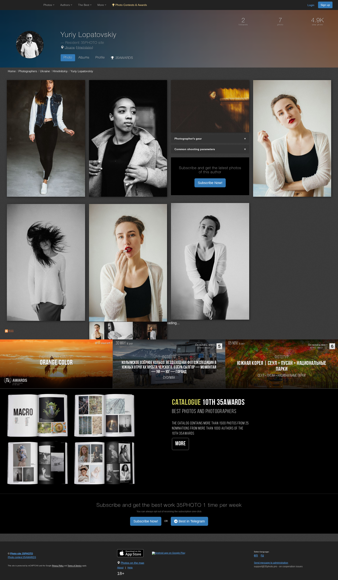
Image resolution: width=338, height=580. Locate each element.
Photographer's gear (188, 138)
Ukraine (70, 47)
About (120, 567)
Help (130, 567)
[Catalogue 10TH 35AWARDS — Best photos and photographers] (70, 438)
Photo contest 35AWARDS (22, 557)
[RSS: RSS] (6, 331)
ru (262, 555)
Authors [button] (65, 5)
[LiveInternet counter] (16, 561)
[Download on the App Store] (134, 553)
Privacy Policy (58, 566)
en (256, 555)
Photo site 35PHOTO (21, 553)
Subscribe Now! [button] (210, 183)
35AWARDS (123, 58)
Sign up (325, 5)
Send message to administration (271, 562)
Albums (83, 57)
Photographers (27, 71)
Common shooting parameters (194, 149)
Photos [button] (48, 5)
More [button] (101, 5)
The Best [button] (84, 5)
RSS (11, 330)
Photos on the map (132, 562)
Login (310, 5)
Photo (68, 57)
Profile (100, 57)
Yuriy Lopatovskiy (81, 71)
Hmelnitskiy (84, 47)
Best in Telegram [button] (191, 521)
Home (12, 71)
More (180, 444)
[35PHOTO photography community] (21, 5)
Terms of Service (75, 566)
